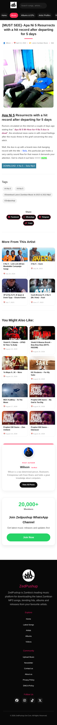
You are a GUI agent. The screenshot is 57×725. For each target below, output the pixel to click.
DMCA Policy (28, 686)
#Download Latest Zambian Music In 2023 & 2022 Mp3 (27, 195)
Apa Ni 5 (8, 115)
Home (4, 15)
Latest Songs (28, 625)
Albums (28, 636)
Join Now (28, 537)
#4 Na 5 (7, 189)
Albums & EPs (27, 15)
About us (28, 674)
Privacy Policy (28, 680)
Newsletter (28, 663)
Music (14, 15)
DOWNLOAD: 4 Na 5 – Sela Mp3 (19, 166)
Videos (28, 642)
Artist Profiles (45, 15)
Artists (28, 630)
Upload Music (28, 657)
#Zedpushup (9, 201)
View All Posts (28, 485)
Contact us (28, 668)
